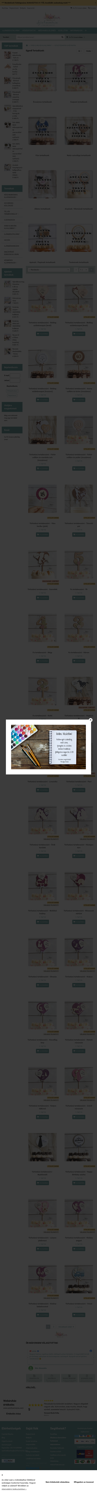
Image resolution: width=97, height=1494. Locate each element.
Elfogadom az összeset (84, 1482)
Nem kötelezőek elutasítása (57, 1482)
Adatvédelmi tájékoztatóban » (14, 1489)
